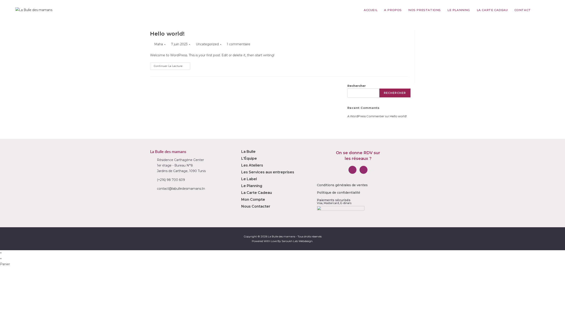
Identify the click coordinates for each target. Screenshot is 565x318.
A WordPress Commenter (365, 116)
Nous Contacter (255, 206)
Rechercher (356, 85)
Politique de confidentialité (338, 193)
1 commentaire (238, 44)
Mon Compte (253, 199)
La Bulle (248, 152)
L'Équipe (249, 158)
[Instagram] (363, 170)
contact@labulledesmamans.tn (181, 189)
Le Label (249, 179)
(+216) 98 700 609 (171, 180)
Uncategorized (207, 44)
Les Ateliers (252, 165)
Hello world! (167, 33)
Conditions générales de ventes (342, 185)
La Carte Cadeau (256, 193)
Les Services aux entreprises (267, 172)
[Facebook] (352, 170)
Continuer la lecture (172, 65)
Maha (158, 44)
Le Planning (251, 186)
